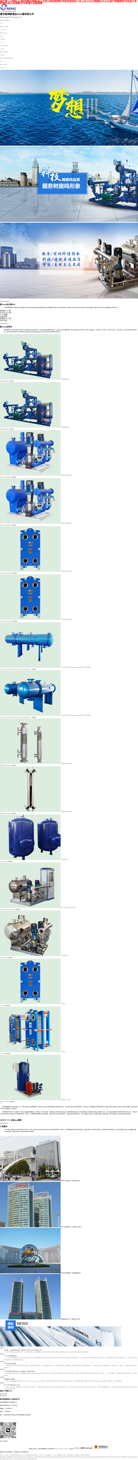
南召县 (91, 1457)
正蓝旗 (95, 1457)
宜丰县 (72, 1457)
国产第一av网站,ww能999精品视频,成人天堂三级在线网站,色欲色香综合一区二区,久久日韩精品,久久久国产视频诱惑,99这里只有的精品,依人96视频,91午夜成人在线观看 (45, 1455)
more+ (1, 1103)
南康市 (13, 1457)
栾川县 (2, 1459)
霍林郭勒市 (78, 1457)
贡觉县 (45, 1457)
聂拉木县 (130, 1457)
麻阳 (41, 1457)
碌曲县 (9, 1457)
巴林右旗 (67, 1457)
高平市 (25, 1457)
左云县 (121, 1457)
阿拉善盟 (62, 1457)
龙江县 (34, 1457)
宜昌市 (10, 1459)
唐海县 (99, 1457)
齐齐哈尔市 (112, 1457)
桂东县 (6, 1459)
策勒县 (106, 1457)
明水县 (18, 1459)
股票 (1, 1457)
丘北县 (57, 1457)
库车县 (21, 1457)
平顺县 (38, 1457)
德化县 (29, 1457)
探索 (103, 1457)
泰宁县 (22, 1459)
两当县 (49, 1457)
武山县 (35, 1459)
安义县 (83, 1457)
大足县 (14, 1459)
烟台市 (26, 1459)
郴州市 (125, 1457)
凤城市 (117, 1457)
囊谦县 (31, 1459)
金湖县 (135, 1457)
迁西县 (87, 1457)
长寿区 (53, 1457)
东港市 (5, 1457)
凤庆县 (17, 1457)
